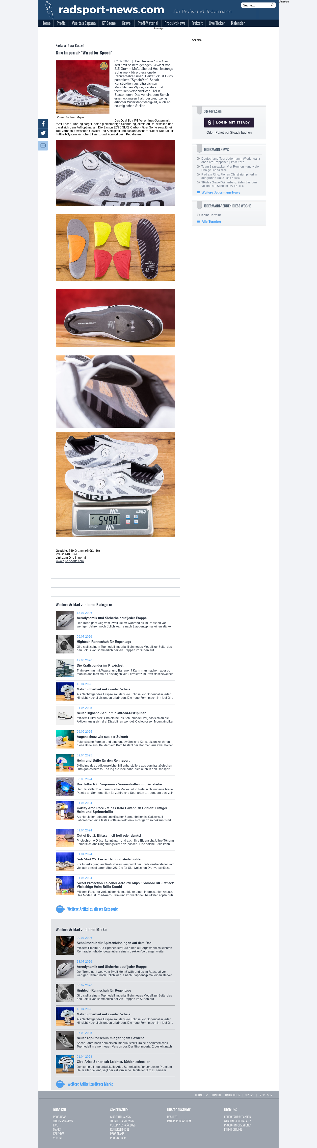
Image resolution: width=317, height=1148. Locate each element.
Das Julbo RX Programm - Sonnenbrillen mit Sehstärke (125, 787)
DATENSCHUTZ (232, 1095)
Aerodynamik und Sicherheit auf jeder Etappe (124, 621)
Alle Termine (211, 222)
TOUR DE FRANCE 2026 (122, 1121)
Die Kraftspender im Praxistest (125, 669)
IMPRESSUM (265, 1095)
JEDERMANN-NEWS (63, 1121)
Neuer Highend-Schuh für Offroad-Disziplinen (125, 716)
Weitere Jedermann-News (221, 192)
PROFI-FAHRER (118, 1138)
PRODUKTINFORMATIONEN (237, 1125)
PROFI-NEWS (59, 1117)
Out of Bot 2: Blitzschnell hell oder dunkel (125, 839)
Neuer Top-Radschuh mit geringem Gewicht (124, 1041)
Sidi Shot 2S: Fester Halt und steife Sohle (125, 862)
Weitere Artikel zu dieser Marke (90, 1084)
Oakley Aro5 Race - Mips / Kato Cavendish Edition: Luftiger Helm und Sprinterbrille (124, 813)
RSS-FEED (172, 1117)
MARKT (57, 1129)
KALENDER (58, 1133)
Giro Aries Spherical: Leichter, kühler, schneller (125, 1065)
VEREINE (57, 1138)
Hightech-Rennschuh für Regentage (124, 645)
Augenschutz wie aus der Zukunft (125, 740)
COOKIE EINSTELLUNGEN (208, 1095)
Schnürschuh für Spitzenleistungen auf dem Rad (124, 946)
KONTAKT (249, 1095)
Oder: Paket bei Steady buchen (229, 132)
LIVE (55, 1125)
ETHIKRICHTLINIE (233, 1129)
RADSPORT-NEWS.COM (179, 1121)
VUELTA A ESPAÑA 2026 (122, 1125)
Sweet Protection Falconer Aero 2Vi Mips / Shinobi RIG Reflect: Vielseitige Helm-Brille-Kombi (125, 888)
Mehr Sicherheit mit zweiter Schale (125, 692)
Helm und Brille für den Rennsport (124, 764)
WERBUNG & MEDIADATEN (237, 1121)
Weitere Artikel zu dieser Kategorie (92, 909)
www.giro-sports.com (70, 561)
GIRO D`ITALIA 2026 (120, 1117)
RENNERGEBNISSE (119, 1129)
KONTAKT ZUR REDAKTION (237, 1117)
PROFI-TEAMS (117, 1133)
